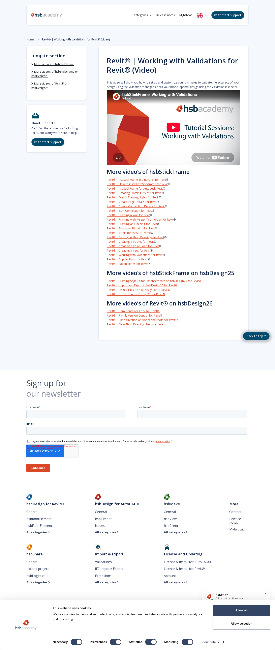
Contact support (227, 15)
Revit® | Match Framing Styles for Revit (133, 197)
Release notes (165, 15)
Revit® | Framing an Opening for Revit (132, 224)
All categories (38, 532)
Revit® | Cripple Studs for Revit (127, 259)
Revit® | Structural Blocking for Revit (131, 228)
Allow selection (241, 623)
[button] (143, 15)
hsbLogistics (35, 576)
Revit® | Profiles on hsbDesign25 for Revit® (136, 294)
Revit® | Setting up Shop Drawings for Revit (135, 237)
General (32, 512)
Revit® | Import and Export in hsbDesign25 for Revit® (142, 285)
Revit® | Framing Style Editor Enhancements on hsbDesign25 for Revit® (154, 281)
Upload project (37, 569)
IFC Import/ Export (109, 569)
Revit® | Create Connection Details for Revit (136, 206)
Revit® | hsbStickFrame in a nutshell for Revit (136, 180)
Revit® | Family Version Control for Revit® (134, 315)
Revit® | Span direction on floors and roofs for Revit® (142, 320)
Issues (100, 525)
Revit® (111, 193)
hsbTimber (103, 519)
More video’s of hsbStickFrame (54, 64)
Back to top (255, 336)
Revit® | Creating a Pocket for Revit (130, 241)
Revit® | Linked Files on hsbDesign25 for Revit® (138, 290)
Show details (210, 642)
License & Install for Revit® (184, 569)
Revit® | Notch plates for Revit (127, 264)
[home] (46, 15)
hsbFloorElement (39, 525)
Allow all (241, 610)
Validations (103, 562)
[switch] (115, 642)
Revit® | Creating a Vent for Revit (129, 250)
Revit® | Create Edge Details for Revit (131, 202)
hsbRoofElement (39, 519)
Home (30, 39)
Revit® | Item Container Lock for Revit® (133, 311)
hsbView (170, 519)
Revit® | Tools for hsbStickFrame (129, 233)
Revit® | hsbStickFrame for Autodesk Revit (135, 188)
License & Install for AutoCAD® (187, 562)
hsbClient (171, 525)
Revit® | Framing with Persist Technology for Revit (140, 219)
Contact (235, 512)
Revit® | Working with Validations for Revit (134, 255)
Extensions (103, 576)
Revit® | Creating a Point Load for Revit (133, 246)
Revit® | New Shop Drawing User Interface (135, 324)
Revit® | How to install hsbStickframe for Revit (137, 184)
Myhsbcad (185, 15)
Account (170, 576)
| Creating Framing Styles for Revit (138, 193)
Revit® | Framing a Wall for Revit (128, 215)
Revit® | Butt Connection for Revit (129, 211)
